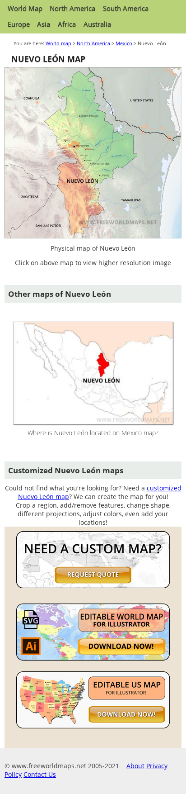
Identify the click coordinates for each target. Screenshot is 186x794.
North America (72, 8)
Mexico (124, 43)
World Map (25, 8)
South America (126, 8)
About (135, 765)
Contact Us (39, 774)
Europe (19, 24)
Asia (43, 24)
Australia (97, 24)
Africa (67, 24)
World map (58, 43)
